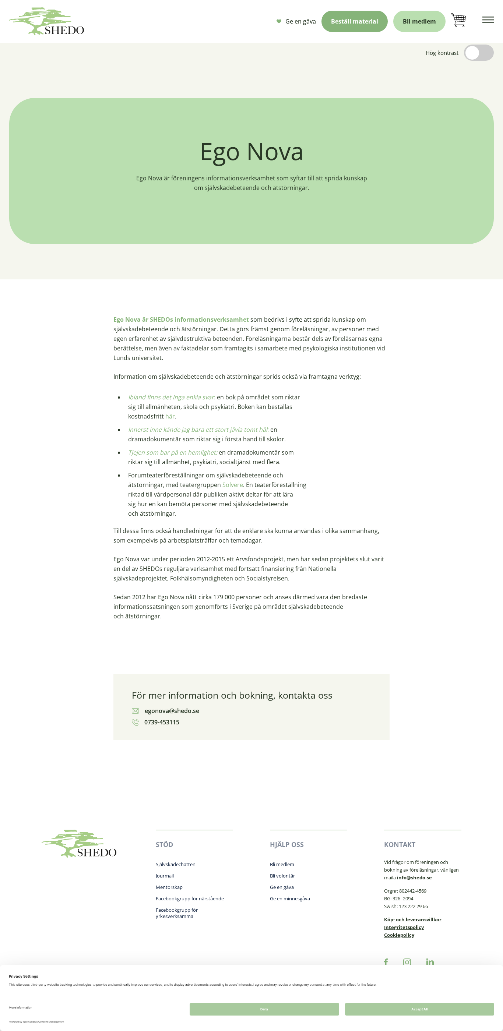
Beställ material (354, 21)
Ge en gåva (300, 21)
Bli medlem (419, 21)
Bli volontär (282, 875)
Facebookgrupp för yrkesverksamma (177, 913)
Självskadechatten (176, 864)
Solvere (232, 485)
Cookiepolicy (399, 935)
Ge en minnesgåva (290, 898)
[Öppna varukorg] (458, 21)
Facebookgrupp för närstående (190, 898)
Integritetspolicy (404, 927)
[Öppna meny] (488, 21)
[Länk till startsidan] (46, 21)
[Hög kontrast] (479, 53)
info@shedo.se (414, 877)
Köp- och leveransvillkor (413, 919)
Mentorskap (169, 887)
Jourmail (165, 875)
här (170, 416)
